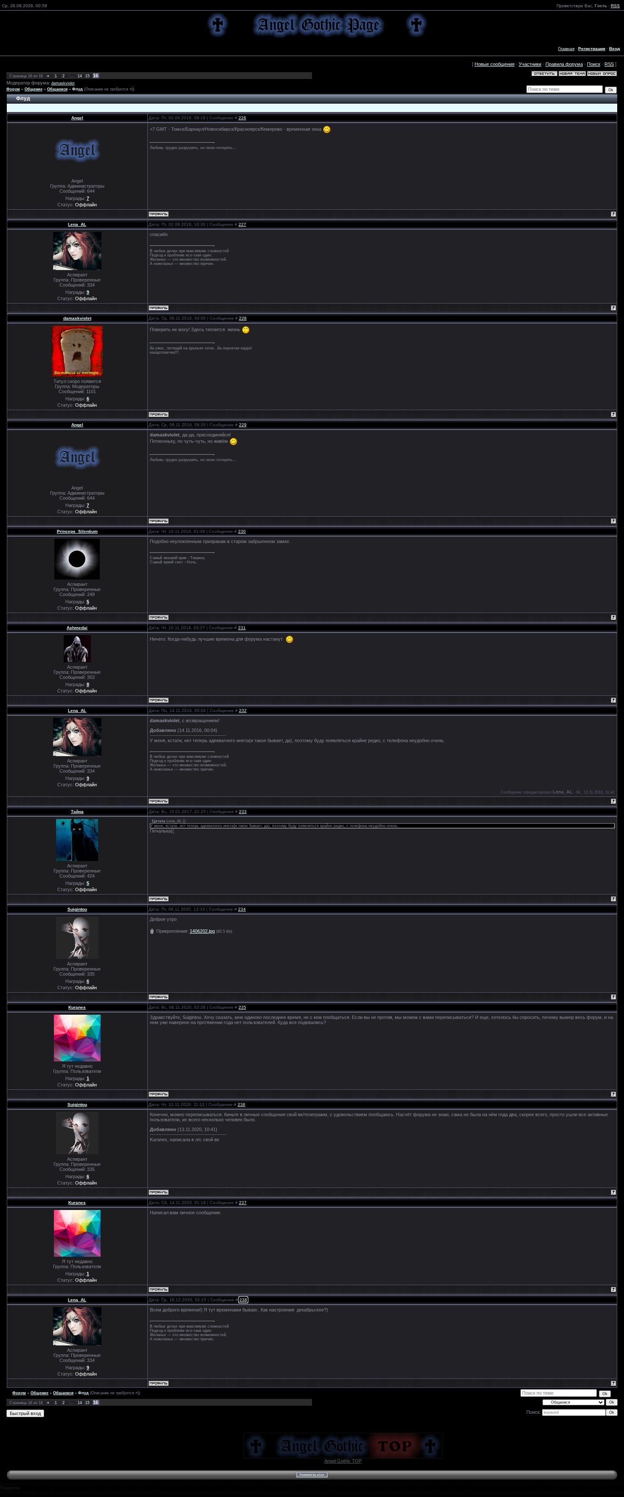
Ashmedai (77, 627)
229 (243, 424)
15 (87, 76)
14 (80, 76)
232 (243, 710)
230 (242, 531)
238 (243, 1299)
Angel (77, 117)
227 (242, 224)
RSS (615, 5)
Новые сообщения (494, 64)
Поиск (593, 64)
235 (242, 1007)
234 (242, 909)
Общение (33, 89)
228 (243, 318)
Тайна (77, 811)
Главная (566, 48)
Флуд (77, 89)
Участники (530, 64)
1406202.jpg (202, 931)
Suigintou (77, 909)
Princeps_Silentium (77, 531)
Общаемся (57, 89)
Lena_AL (77, 224)
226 (242, 117)
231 (242, 627)
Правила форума (564, 64)
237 (243, 1202)
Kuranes (77, 1007)
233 (243, 811)
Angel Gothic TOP (343, 1460)
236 (241, 1104)
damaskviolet (63, 83)
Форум (13, 89)
